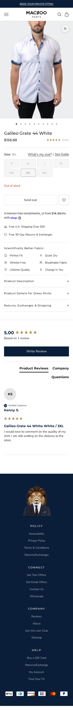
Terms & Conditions (36, 548)
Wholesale (36, 596)
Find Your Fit (37, 679)
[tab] (33, 369)
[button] (64, 200)
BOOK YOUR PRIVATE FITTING (36, 3)
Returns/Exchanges (37, 555)
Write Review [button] (36, 351)
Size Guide (62, 154)
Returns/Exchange (36, 665)
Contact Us (37, 589)
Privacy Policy (36, 541)
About (37, 623)
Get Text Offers (36, 575)
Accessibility (36, 534)
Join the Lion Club (36, 631)
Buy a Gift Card (36, 658)
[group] (36, 333)
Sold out (30, 200)
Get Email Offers (36, 582)
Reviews (36, 616)
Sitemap (36, 637)
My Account (36, 672)
